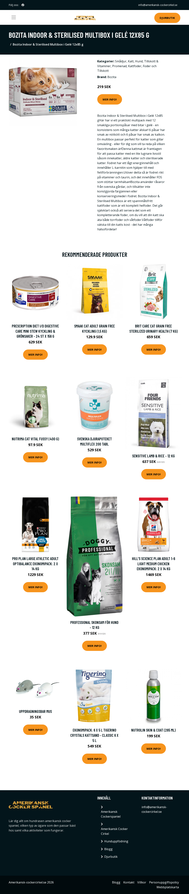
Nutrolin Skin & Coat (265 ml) (153, 730)
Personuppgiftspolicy (164, 882)
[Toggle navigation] (14, 17)
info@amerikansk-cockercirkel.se (157, 5)
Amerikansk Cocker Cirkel (114, 831)
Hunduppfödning (116, 841)
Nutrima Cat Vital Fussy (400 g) (35, 438)
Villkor (141, 882)
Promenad (119, 66)
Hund (139, 61)
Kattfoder (134, 66)
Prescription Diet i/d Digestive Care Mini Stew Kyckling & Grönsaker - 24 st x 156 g (35, 331)
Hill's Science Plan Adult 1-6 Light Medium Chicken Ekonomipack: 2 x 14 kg (153, 563)
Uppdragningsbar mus (35, 711)
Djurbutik (167, 18)
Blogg (108, 849)
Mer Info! (110, 99)
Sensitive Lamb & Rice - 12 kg (153, 455)
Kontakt (128, 882)
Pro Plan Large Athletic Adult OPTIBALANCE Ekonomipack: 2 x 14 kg (35, 563)
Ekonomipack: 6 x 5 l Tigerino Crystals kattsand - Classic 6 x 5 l (94, 735)
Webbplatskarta (168, 887)
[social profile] (23, 5)
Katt (131, 61)
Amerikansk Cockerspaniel (111, 814)
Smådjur (120, 61)
